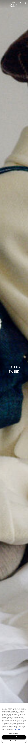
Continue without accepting (14, 733)
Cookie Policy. (17, 729)
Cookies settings (14, 741)
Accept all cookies (14, 736)
